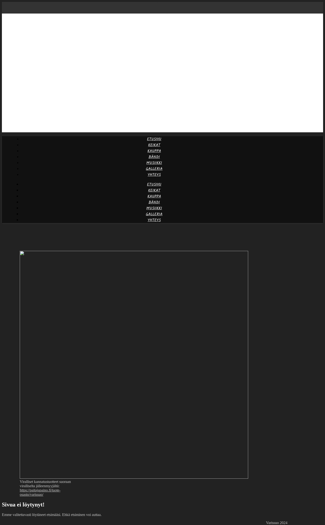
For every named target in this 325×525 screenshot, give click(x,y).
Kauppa (154, 151)
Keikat (154, 145)
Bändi (154, 157)
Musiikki (154, 163)
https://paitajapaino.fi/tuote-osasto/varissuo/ (40, 492)
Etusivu (154, 139)
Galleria (154, 169)
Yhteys (154, 175)
